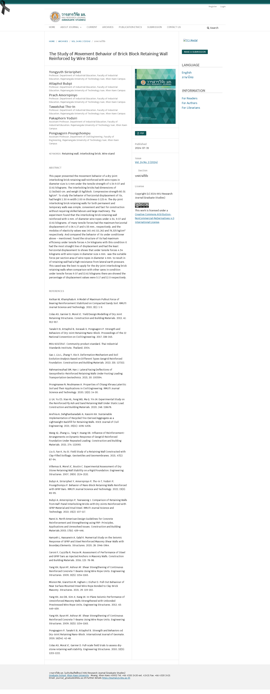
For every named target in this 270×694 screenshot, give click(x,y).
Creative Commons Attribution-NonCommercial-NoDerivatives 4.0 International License (154, 218)
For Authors (189, 103)
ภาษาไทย (187, 77)
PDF (142, 133)
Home (52, 27)
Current (92, 27)
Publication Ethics (130, 27)
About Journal (70, 27)
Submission (154, 27)
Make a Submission (195, 51)
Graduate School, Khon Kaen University (69, 675)
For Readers (189, 98)
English (187, 72)
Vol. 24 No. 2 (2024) (81, 41)
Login (223, 6)
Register (213, 6)
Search (213, 28)
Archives (107, 27)
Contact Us (174, 27)
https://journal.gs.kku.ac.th (116, 678)
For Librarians (191, 107)
